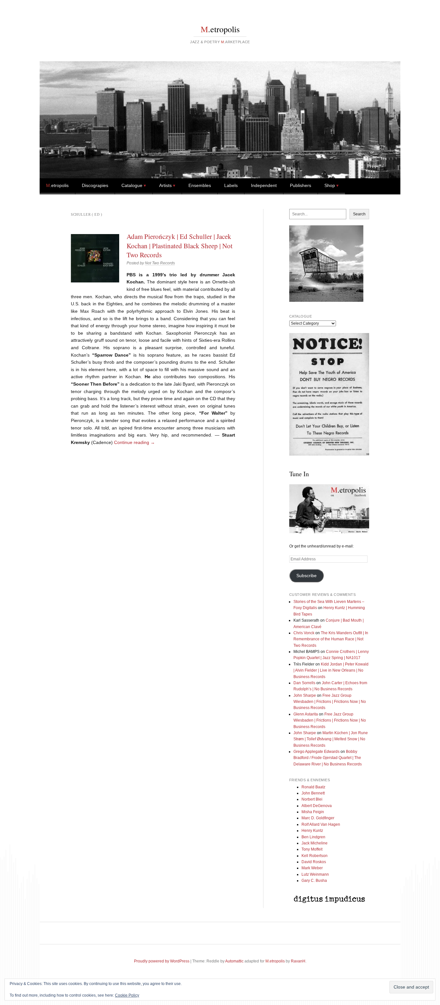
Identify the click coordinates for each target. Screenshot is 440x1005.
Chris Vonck (303, 633)
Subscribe (306, 575)
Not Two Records (160, 263)
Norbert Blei (311, 799)
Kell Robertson (314, 855)
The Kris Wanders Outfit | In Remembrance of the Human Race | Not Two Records (330, 639)
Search (359, 214)
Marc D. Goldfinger (317, 818)
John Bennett (313, 793)
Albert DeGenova (316, 805)
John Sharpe (304, 695)
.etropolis (220, 29)
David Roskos (313, 862)
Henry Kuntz (312, 830)
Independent (264, 185)
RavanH (298, 961)
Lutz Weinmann (315, 874)
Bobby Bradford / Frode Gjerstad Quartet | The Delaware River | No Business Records (327, 757)
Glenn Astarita (305, 714)
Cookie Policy (127, 995)
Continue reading (134, 442)
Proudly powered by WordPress (161, 961)
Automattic (234, 961)
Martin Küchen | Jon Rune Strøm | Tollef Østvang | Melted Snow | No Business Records (330, 739)
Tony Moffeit (311, 849)
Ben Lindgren (313, 837)
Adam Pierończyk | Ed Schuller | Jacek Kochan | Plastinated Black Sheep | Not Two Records (180, 245)
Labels (231, 185)
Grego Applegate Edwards (316, 751)
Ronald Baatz (313, 787)
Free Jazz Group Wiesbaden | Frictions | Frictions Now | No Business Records (329, 701)
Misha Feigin (312, 812)
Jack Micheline (314, 843)
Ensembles (199, 185)
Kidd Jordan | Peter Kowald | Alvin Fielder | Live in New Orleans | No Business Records (330, 670)
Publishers (300, 185)
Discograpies (95, 185)
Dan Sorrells (304, 683)
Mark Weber (312, 868)
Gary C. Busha (314, 880)
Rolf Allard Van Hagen (320, 824)
